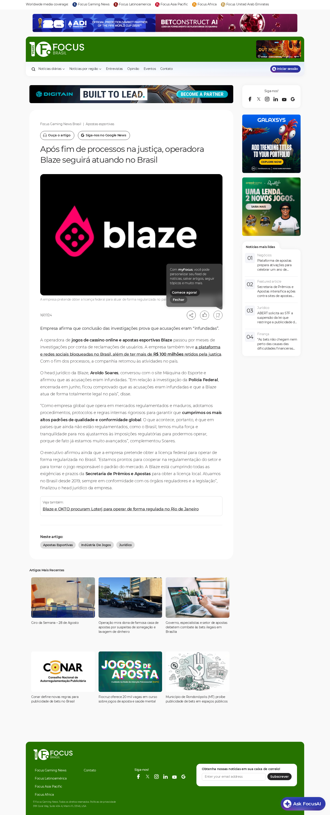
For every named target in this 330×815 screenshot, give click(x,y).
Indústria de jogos (96, 545)
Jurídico (125, 545)
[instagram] (267, 99)
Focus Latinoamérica (51, 778)
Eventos (150, 69)
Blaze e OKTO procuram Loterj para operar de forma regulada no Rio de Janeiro (121, 509)
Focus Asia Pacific (48, 786)
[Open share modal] (191, 315)
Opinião (133, 69)
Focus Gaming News (50, 770)
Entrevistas (114, 69)
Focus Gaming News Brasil (60, 124)
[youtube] (284, 99)
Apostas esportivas (100, 124)
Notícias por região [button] (83, 69)
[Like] (204, 315)
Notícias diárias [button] (50, 69)
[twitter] (259, 99)
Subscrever (279, 777)
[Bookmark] (218, 315)
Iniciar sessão (287, 69)
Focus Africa (44, 795)
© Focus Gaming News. (45, 801)
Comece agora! (184, 292)
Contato (166, 69)
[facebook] (250, 99)
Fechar (178, 300)
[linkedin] (276, 99)
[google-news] (293, 99)
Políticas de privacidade (103, 801)
